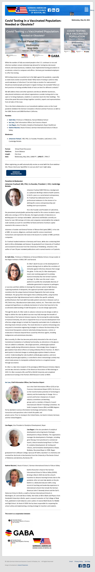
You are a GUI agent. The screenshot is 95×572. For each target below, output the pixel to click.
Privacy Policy (79, 561)
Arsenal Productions (23, 565)
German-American (37, 10)
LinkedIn (53, 10)
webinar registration (16, 173)
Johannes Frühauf (15, 139)
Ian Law (11, 122)
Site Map (87, 561)
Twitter (57, 10)
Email (71, 561)
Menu (86, 9)
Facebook (49, 10)
